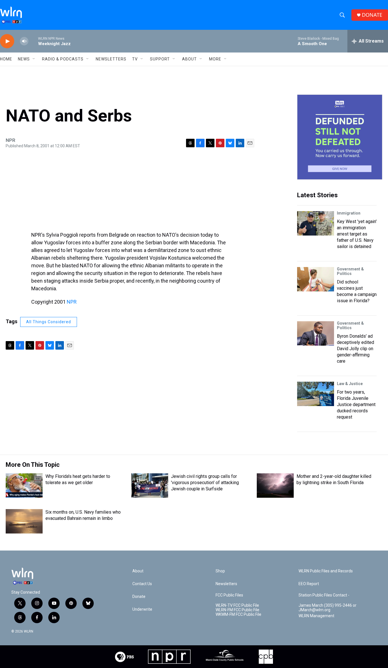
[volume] (24, 41)
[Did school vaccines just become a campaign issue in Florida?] (315, 279)
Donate (138, 597)
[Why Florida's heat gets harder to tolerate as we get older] (24, 485)
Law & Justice (350, 383)
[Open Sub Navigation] (34, 59)
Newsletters (111, 59)
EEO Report (309, 584)
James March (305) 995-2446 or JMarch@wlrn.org (327, 607)
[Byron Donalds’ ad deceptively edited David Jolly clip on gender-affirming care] (315, 333)
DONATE (372, 15)
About (189, 59)
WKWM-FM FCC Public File (238, 614)
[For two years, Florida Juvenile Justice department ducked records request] (315, 394)
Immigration (348, 213)
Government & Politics (350, 271)
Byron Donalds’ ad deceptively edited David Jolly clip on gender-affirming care (355, 348)
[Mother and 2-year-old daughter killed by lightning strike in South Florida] (275, 485)
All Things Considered (48, 322)
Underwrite (142, 609)
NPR (72, 302)
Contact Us (142, 584)
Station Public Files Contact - (324, 595)
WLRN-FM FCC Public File (237, 610)
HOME (6, 59)
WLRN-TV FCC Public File (237, 605)
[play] (7, 41)
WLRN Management (316, 616)
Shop (220, 571)
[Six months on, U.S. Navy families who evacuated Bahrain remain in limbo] (24, 521)
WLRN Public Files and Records (326, 571)
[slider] (33, 41)
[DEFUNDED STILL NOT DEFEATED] (339, 137)
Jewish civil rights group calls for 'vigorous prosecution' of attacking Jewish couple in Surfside (205, 482)
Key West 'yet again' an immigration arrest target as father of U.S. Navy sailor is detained (357, 234)
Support (160, 59)
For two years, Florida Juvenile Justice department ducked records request (356, 404)
